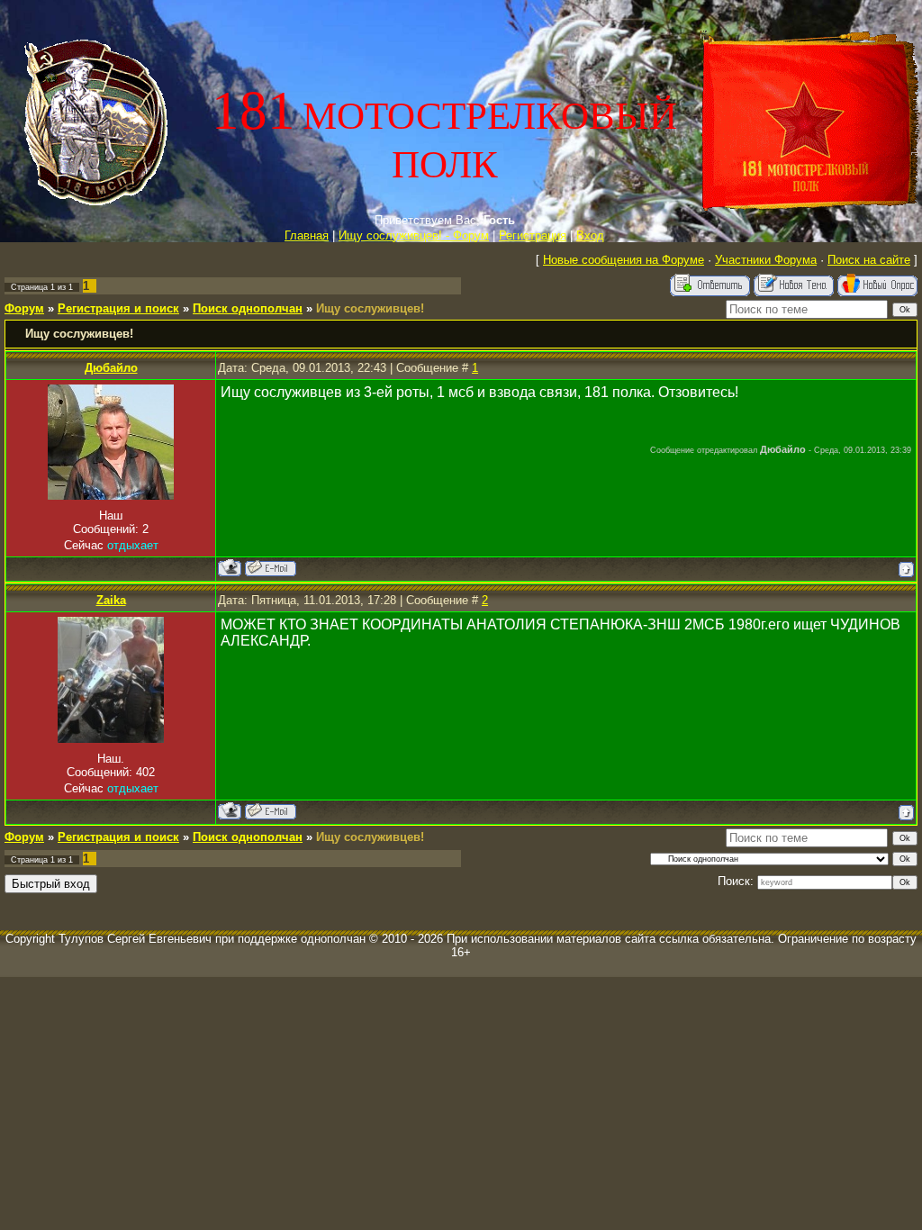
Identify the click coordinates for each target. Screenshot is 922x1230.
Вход (590, 235)
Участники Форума (766, 260)
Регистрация (532, 235)
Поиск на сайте (868, 260)
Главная (307, 235)
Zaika (111, 600)
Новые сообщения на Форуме (623, 260)
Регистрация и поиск (118, 308)
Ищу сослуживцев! (370, 308)
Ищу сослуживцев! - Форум (414, 235)
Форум (24, 308)
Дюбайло (111, 368)
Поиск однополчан (248, 308)
